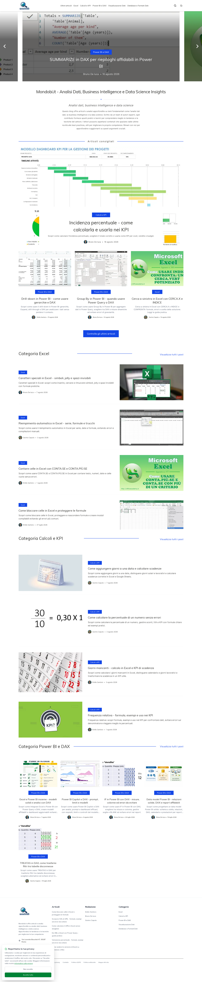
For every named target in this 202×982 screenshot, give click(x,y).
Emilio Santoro (90, 912)
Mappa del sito (103, 962)
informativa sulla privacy (23, 963)
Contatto (66, 962)
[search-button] (175, 5)
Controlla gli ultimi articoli (101, 333)
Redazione (90, 906)
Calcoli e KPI (85, 5)
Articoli (56, 906)
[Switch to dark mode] (181, 6)
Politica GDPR (76, 962)
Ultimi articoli (66, 5)
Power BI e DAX (99, 5)
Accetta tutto (28, 975)
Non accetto (28, 969)
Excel (76, 5)
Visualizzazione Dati (117, 5)
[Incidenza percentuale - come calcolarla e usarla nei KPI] (101, 197)
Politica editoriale (90, 962)
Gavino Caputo (91, 920)
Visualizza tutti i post (171, 354)
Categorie (124, 906)
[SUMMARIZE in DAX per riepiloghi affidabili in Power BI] (101, 46)
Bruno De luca (90, 916)
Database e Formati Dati (137, 5)
